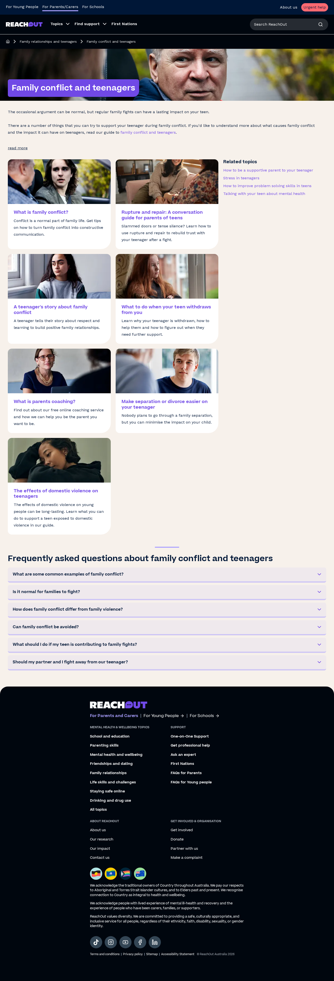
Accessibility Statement (177, 954)
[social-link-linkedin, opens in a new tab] (155, 942)
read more (18, 148)
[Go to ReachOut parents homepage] (118, 704)
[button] (167, 575)
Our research (101, 839)
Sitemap (152, 954)
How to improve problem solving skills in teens (267, 185)
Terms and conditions (105, 954)
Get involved (182, 830)
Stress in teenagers (241, 178)
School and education (110, 736)
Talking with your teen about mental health (264, 193)
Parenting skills (104, 745)
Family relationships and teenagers (48, 41)
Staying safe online (107, 791)
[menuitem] (58, 24)
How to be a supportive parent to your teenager (268, 170)
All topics (98, 809)
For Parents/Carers (60, 6)
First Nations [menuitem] (124, 23)
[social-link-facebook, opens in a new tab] (140, 942)
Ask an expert (183, 754)
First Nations (182, 763)
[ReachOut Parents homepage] (8, 41)
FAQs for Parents (186, 773)
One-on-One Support (190, 736)
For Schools (93, 6)
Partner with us (184, 848)
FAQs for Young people (191, 782)
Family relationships (108, 773)
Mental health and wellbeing (116, 754)
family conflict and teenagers (148, 132)
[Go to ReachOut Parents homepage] (24, 24)
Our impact (100, 848)
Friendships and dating (111, 763)
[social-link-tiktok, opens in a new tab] (96, 942)
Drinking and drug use (110, 800)
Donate (177, 839)
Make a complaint (186, 857)
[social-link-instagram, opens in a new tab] (111, 942)
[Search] (320, 24)
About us (288, 7)
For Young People (22, 6)
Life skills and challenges (113, 782)
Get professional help (190, 745)
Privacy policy (133, 954)
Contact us (100, 857)
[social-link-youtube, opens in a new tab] (125, 942)
